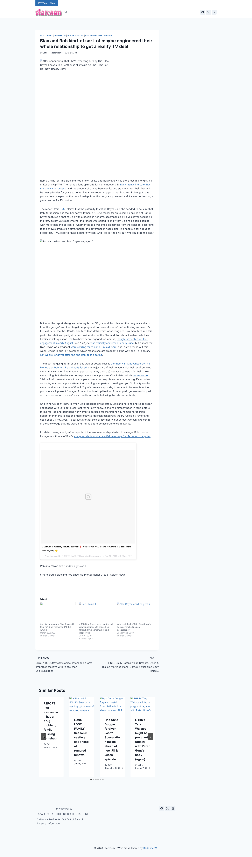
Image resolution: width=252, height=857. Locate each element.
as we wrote (140, 375)
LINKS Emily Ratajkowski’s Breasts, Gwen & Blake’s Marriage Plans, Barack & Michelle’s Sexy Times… (130, 664)
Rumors (108, 36)
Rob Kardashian (93, 36)
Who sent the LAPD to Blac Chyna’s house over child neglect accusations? (134, 627)
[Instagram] (214, 12)
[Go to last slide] (43, 736)
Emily (49, 744)
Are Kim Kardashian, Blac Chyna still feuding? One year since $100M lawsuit (57, 627)
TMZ (62, 209)
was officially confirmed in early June (112, 343)
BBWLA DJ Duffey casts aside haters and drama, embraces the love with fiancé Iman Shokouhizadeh (64, 664)
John (45, 53)
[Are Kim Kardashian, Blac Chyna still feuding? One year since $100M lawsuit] (58, 612)
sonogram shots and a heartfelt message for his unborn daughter (112, 436)
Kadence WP (150, 848)
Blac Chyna (46, 36)
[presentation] (81, 705)
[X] (208, 12)
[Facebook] (202, 12)
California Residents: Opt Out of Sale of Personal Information (60, 821)
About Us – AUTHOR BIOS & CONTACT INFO (64, 814)
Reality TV (60, 36)
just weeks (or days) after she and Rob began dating (71, 354)
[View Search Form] (65, 12)
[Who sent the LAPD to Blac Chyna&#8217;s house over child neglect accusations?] (135, 612)
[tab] (91, 779)
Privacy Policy (46, 3)
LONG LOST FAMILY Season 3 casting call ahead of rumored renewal (81, 737)
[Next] (150, 736)
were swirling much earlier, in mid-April (93, 347)
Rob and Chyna (76, 36)
